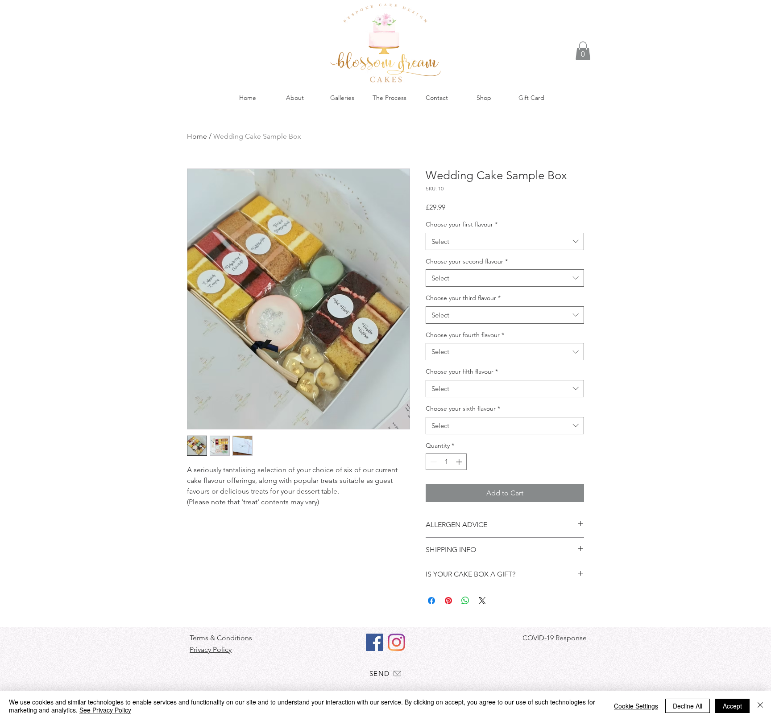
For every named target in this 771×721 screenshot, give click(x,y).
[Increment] (459, 462)
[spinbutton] (446, 462)
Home (197, 136)
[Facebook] (374, 642)
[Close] (760, 706)
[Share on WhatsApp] (465, 600)
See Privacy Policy (105, 709)
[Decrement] (432, 462)
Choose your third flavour (463, 298)
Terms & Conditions (221, 638)
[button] (583, 50)
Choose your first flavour (461, 224)
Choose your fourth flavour (465, 335)
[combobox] (505, 241)
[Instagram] (396, 642)
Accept (732, 705)
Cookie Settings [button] (636, 705)
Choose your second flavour (467, 261)
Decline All (687, 705)
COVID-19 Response (554, 638)
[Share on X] (482, 600)
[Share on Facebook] (431, 600)
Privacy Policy (211, 649)
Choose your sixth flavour (463, 408)
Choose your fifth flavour (462, 371)
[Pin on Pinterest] (448, 600)
